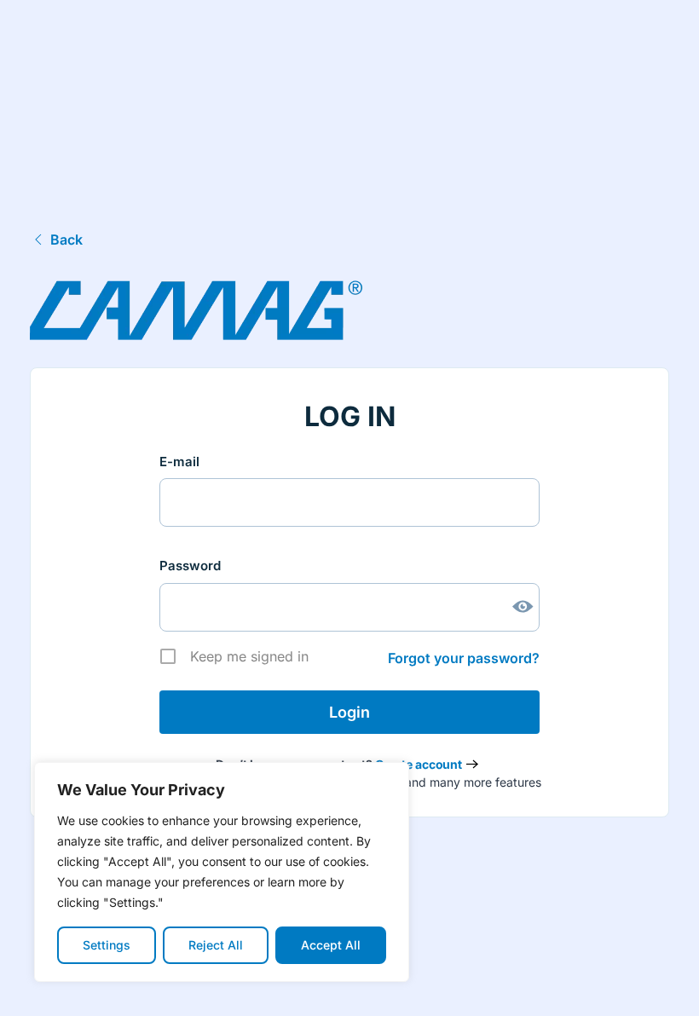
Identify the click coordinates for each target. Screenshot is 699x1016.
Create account (418, 764)
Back (66, 239)
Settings (106, 945)
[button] (659, 984)
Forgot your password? (464, 658)
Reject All (215, 945)
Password (190, 565)
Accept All (331, 945)
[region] (221, 872)
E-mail (179, 461)
